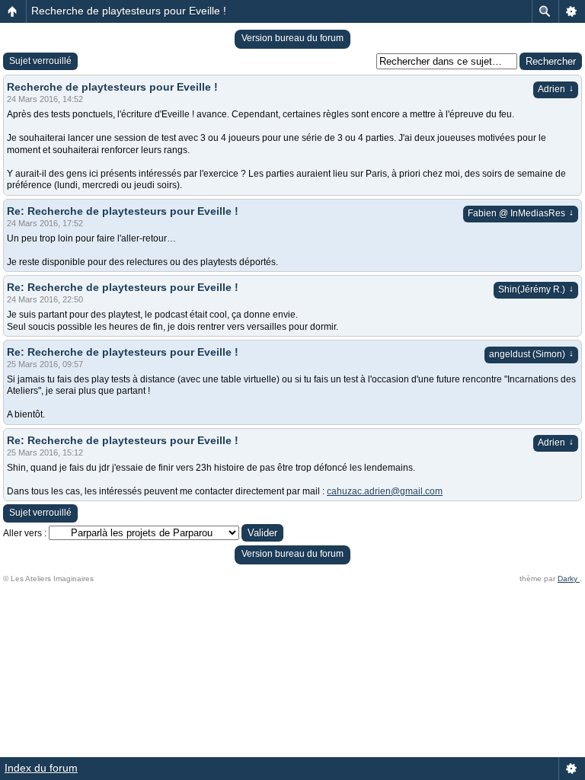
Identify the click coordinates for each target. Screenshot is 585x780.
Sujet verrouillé (40, 61)
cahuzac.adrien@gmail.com (385, 491)
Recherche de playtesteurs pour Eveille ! (128, 11)
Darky (569, 578)
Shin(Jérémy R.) (536, 289)
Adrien (556, 89)
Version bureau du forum (292, 38)
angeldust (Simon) (531, 354)
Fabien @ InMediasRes (521, 213)
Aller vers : (24, 533)
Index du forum (41, 768)
